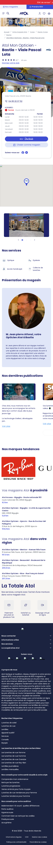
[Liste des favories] (44, 13)
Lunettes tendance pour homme (15, 796)
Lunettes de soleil (8, 722)
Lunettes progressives (10, 786)
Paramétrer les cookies (38, 842)
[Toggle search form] (8, 13)
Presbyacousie (7, 819)
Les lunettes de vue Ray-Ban (13, 762)
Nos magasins (11, 7)
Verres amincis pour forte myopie (15, 789)
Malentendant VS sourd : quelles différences (20, 806)
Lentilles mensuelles (10, 769)
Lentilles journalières (10, 766)
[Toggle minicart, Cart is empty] (49, 13)
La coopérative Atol (10, 648)
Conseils (5, 739)
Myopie (4, 743)
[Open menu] (3, 13)
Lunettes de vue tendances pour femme (19, 792)
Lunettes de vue (8, 726)
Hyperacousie (7, 812)
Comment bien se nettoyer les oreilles (18, 816)
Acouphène (6, 822)
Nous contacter (8, 636)
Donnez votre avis (10, 63)
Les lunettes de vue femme (13, 752)
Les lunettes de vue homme (13, 756)
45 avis (24, 60)
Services (5, 736)
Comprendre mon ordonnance (14, 779)
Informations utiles (10, 640)
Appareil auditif (7, 732)
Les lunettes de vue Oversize (13, 759)
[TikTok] (26, 153)
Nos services (7, 644)
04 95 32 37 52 (15, 101)
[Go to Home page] (24, 13)
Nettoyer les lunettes (10, 782)
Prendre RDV (37, 7)
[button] (26, 182)
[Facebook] (23, 153)
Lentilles (4, 729)
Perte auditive (7, 809)
